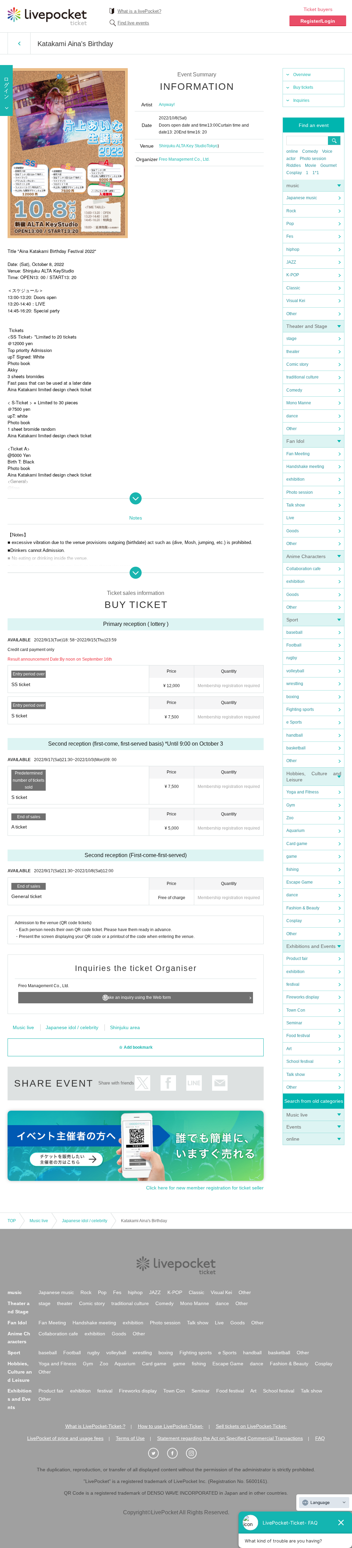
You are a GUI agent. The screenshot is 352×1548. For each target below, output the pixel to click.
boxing (292, 696)
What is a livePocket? (139, 11)
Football (293, 645)
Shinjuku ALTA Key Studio (183, 145)
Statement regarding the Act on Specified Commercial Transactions (230, 1438)
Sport (292, 619)
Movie (310, 165)
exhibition (295, 479)
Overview (302, 74)
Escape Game (299, 882)
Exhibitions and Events (311, 946)
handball (294, 735)
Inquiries (301, 100)
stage (291, 338)
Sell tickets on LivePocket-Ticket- (251, 1426)
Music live (297, 1115)
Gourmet (328, 165)
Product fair (297, 958)
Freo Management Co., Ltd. (184, 159)
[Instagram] (195, 1453)
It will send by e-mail (220, 1083)
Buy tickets (303, 87)
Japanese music (301, 197)
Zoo (290, 817)
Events (293, 1127)
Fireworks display (302, 997)
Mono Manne (298, 403)
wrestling (294, 683)
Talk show (295, 505)
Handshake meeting (305, 466)
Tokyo (212, 145)
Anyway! (167, 104)
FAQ (320, 1438)
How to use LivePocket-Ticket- (171, 1426)
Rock (291, 211)
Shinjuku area (125, 1027)
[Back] (19, 43)
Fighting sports (300, 709)
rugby (291, 657)
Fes (289, 236)
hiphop (292, 249)
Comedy (310, 151)
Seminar (294, 1023)
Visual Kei (295, 300)
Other (291, 313)
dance (292, 416)
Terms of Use (130, 1438)
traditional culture (302, 377)
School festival (300, 1061)
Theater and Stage (306, 326)
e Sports (294, 722)
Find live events (133, 22)
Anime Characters (306, 556)
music (292, 185)
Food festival (298, 1035)
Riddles (293, 165)
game (291, 856)
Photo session (313, 158)
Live (290, 517)
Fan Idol (295, 441)
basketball (296, 748)
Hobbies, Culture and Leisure (20, 1372)
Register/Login (317, 21)
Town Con (295, 1010)
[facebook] (176, 1453)
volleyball (295, 671)
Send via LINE (194, 1083)
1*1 (315, 172)
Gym (290, 805)
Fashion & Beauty (302, 908)
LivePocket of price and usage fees (65, 1438)
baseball (294, 632)
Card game (296, 843)
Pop (290, 223)
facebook (168, 1083)
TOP (12, 1220)
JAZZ (291, 262)
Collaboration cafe (303, 568)
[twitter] (157, 1453)
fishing (292, 869)
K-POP (292, 275)
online (292, 151)
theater (292, 351)
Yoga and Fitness (302, 792)
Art (289, 1048)
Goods (292, 531)
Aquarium (295, 830)
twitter (142, 1083)
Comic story (297, 364)
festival (292, 984)
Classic (293, 288)
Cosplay (294, 172)
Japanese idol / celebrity (72, 1027)
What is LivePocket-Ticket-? (95, 1426)
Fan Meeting (298, 453)
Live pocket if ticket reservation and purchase (47, 16)
